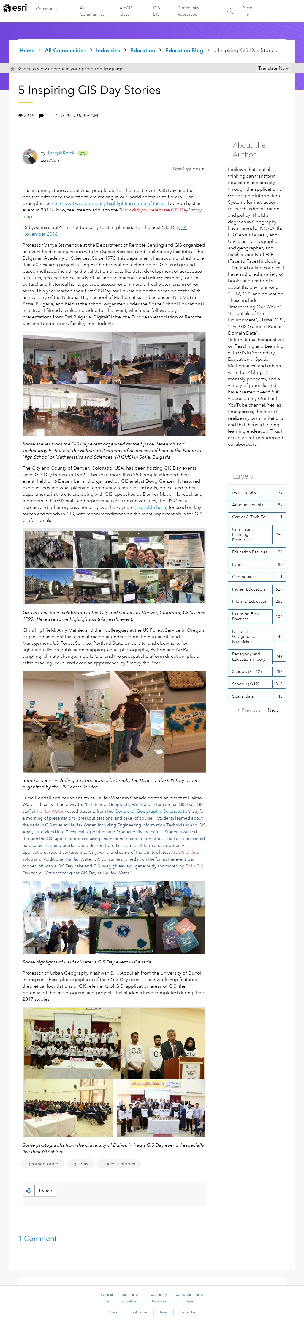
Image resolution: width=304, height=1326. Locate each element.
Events (238, 564)
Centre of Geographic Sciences (148, 811)
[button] (188, 170)
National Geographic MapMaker (243, 636)
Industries (108, 50)
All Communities (92, 11)
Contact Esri (188, 1312)
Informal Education (249, 601)
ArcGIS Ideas (126, 11)
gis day (80, 1164)
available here (151, 507)
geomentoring (42, 1164)
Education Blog (184, 50)
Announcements (247, 504)
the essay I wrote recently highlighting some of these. (110, 203)
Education (142, 50)
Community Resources (188, 11)
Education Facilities (249, 552)
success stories (119, 1164)
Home (27, 50)
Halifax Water (50, 811)
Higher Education (248, 589)
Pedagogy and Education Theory (248, 656)
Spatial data (243, 696)
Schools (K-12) (245, 684)
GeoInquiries (244, 576)
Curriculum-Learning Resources (243, 534)
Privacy (113, 1312)
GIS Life (156, 11)
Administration (245, 492)
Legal (163, 1312)
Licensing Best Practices (245, 616)
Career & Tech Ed (249, 517)
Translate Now (273, 68)
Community (47, 8)
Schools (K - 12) (247, 671)
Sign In (247, 11)
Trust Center (138, 1312)
